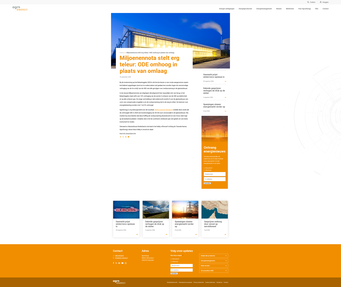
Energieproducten (245, 9)
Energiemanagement (264, 9)
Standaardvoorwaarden (185, 282)
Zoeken (312, 2)
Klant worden (205, 266)
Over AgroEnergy (304, 9)
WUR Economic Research (164, 110)
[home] (20, 8)
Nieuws (279, 9)
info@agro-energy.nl (121, 258)
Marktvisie (290, 9)
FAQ (316, 9)
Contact (326, 9)
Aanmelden (207, 183)
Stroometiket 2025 (207, 271)
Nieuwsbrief (209, 168)
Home (122, 53)
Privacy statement (198, 282)
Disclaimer (219, 282)
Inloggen (325, 2)
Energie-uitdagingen (226, 9)
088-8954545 (119, 256)
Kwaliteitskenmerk (172, 282)
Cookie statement (210, 282)
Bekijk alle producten (208, 256)
